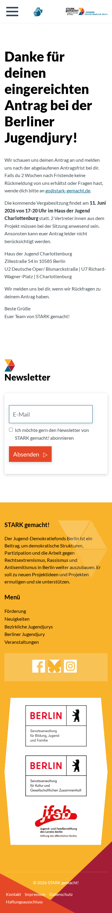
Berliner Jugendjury (24, 634)
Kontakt (13, 894)
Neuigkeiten (17, 619)
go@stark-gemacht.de (67, 190)
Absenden (26, 454)
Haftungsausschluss (24, 901)
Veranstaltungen (21, 642)
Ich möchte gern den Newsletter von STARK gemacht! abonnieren (52, 434)
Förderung (15, 611)
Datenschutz (61, 894)
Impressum (35, 894)
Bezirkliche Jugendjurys (28, 626)
